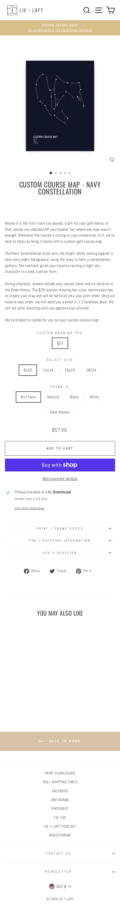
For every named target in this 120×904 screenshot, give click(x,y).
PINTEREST (60, 808)
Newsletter (58, 871)
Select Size (60, 360)
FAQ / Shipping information (60, 540)
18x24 (91, 370)
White (94, 397)
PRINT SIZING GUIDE (60, 773)
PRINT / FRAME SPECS (60, 528)
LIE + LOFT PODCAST (60, 826)
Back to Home (64, 741)
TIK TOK (60, 817)
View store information (30, 508)
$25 (60, 343)
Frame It (60, 387)
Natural (53, 397)
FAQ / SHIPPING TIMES (60, 782)
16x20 (69, 370)
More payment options (60, 478)
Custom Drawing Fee (60, 333)
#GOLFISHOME (60, 835)
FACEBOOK (60, 791)
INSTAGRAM (60, 800)
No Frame (28, 397)
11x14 (48, 370)
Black (74, 397)
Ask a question (60, 553)
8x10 (28, 370)
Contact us (58, 853)
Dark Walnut (60, 412)
